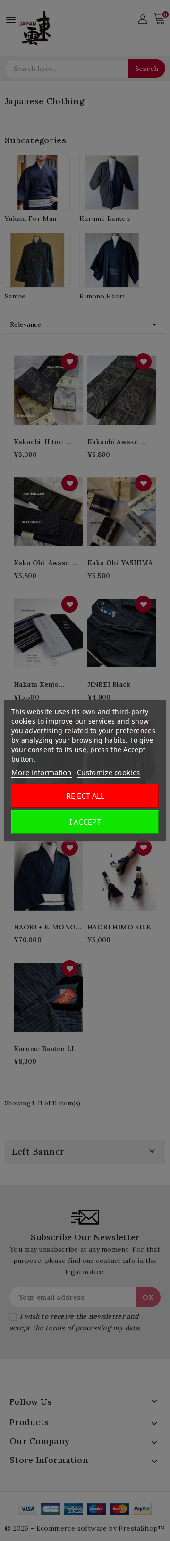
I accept (85, 822)
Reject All (85, 796)
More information (41, 772)
